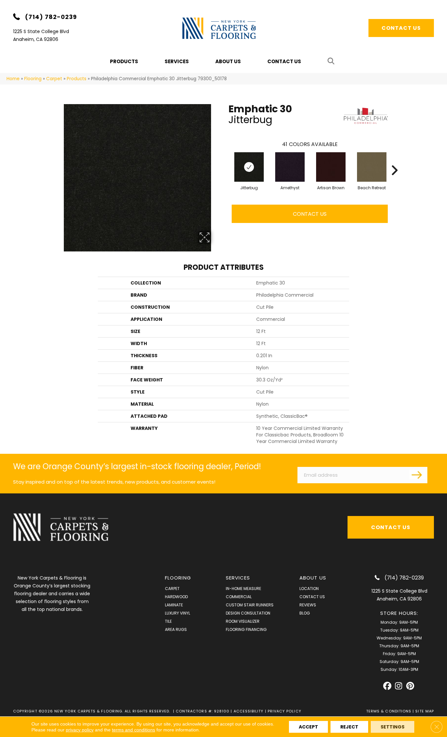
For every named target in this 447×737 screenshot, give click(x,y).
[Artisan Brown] (330, 167)
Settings (392, 727)
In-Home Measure (243, 588)
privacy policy (80, 729)
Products (76, 79)
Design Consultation (248, 613)
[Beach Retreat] (371, 167)
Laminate (174, 605)
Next (394, 160)
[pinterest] (410, 686)
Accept (308, 727)
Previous (225, 160)
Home (13, 79)
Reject (349, 727)
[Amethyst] (290, 167)
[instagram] (399, 686)
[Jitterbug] (249, 167)
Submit (417, 474)
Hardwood (176, 596)
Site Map (424, 711)
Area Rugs (176, 629)
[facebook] (387, 686)
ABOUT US (312, 577)
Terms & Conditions (388, 711)
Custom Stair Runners (250, 605)
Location (309, 588)
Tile (168, 621)
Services (177, 61)
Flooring (33, 79)
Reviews (307, 605)
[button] (332, 61)
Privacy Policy (284, 711)
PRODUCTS (124, 61)
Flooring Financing (246, 629)
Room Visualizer (242, 621)
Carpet (54, 79)
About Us (228, 61)
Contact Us (284, 61)
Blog (304, 613)
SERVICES (238, 577)
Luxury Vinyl (177, 613)
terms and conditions (133, 729)
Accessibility (249, 711)
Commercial (239, 596)
